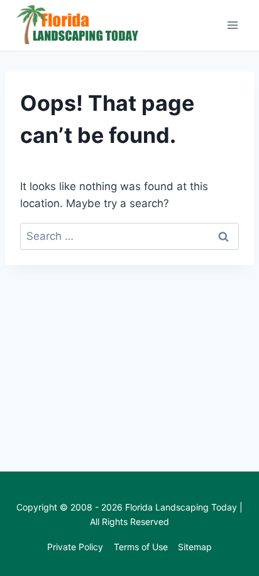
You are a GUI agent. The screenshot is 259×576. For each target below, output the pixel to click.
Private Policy (75, 546)
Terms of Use (141, 546)
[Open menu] (232, 25)
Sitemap (195, 546)
